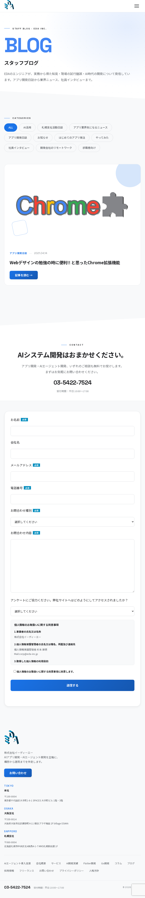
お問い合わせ (17, 773)
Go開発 (105, 863)
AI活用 (27, 127)
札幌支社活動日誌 (52, 127)
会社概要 (41, 863)
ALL (10, 127)
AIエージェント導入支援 (17, 863)
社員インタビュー (19, 148)
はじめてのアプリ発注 (72, 137)
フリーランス (26, 870)
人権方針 (94, 870)
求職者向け (89, 148)
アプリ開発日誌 (17, 137)
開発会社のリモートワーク (56, 148)
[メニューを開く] (137, 6)
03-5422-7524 (17, 887)
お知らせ (43, 137)
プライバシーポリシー (71, 870)
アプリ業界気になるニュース (90, 127)
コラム (118, 863)
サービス (56, 863)
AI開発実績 (72, 863)
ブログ (131, 863)
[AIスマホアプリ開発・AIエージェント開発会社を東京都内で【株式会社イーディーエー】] (9, 4)
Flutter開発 (89, 863)
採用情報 (9, 870)
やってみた (102, 137)
